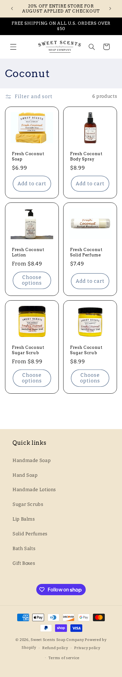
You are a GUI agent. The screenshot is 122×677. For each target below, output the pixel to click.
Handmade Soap (32, 460)
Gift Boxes (24, 563)
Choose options (32, 280)
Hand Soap (25, 475)
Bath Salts (24, 548)
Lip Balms (24, 519)
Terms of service (63, 658)
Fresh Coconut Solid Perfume (86, 252)
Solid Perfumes (30, 534)
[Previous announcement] (12, 8)
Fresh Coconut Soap (28, 156)
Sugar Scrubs (28, 504)
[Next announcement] (110, 8)
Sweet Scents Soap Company (57, 640)
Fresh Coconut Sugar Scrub (28, 349)
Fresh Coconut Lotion (28, 252)
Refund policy (55, 648)
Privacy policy (87, 648)
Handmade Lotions (34, 489)
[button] (13, 46)
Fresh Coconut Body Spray (86, 156)
